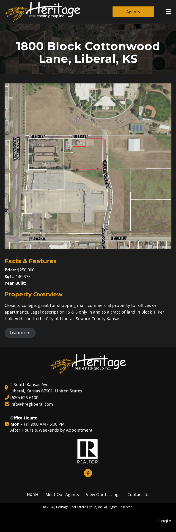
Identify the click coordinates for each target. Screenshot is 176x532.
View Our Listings (103, 494)
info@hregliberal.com (31, 404)
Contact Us (138, 494)
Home (32, 494)
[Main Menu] (168, 11)
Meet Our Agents (62, 494)
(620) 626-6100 (24, 397)
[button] (88, 473)
